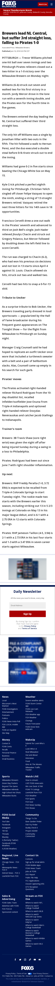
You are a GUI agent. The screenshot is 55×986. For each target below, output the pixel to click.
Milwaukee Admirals (10, 789)
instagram (25, 960)
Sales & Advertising (8, 897)
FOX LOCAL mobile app (10, 725)
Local (4, 700)
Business (5, 756)
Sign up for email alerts (35, 862)
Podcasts (6, 715)
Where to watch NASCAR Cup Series (33, 915)
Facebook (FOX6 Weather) (9, 844)
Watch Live (43, 4)
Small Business (8, 759)
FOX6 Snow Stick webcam (32, 728)
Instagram (6, 827)
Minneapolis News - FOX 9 (10, 868)
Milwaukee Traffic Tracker (32, 768)
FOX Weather (30, 717)
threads (30, 960)
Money (6, 739)
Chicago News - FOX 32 (10, 863)
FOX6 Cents (7, 746)
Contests (29, 859)
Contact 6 (6, 743)
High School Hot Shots (11, 792)
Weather (30, 696)
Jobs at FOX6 (30, 871)
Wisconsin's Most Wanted (9, 704)
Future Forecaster (32, 723)
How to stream (31, 780)
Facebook (6, 824)
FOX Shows (30, 808)
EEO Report (30, 874)
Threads (5, 834)
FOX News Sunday (33, 805)
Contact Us (31, 855)
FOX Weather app (32, 714)
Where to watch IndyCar (32, 920)
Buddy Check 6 (31, 827)
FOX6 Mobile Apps (33, 865)
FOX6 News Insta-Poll (11, 721)
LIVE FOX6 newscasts (34, 783)
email (40, 960)
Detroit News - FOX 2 (11, 873)
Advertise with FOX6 (10, 906)
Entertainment (8, 712)
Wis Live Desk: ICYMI (34, 786)
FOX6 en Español (9, 730)
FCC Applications (32, 880)
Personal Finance (9, 752)
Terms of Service (29, 628)
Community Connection (30, 835)
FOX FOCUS (7, 909)
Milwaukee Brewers (23, 48)
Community (32, 814)
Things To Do (31, 818)
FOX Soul (29, 802)
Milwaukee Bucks (9, 795)
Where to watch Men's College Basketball (34, 926)
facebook (15, 960)
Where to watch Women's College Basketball (32, 932)
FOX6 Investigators (10, 709)
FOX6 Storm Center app (33, 704)
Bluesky (5, 837)
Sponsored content (10, 912)
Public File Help (31, 877)
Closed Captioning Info (34, 884)
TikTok (5, 831)
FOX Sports (30, 798)
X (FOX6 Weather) (9, 848)
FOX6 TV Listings (32, 789)
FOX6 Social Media (8, 816)
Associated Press (8, 48)
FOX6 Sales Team (9, 902)
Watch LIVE (31, 776)
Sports (6, 776)
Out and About (31, 755)
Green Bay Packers (10, 783)
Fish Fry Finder (31, 824)
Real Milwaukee (31, 752)
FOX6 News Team (33, 868)
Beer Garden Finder (33, 821)
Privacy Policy (30, 626)
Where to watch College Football (32, 907)
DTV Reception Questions (31, 888)
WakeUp (30, 739)
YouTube (5, 821)
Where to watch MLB (34, 911)
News (5, 696)
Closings (28, 720)
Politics (5, 718)
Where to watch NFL (34, 902)
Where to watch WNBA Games (35, 939)
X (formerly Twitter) (10, 840)
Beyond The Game (10, 786)
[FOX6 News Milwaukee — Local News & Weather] (9, 4)
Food (27, 761)
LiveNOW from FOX (33, 792)
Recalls (5, 749)
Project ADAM (31, 831)
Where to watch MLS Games (34, 945)
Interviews (29, 758)
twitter (20, 960)
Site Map (5, 733)
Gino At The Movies (33, 764)
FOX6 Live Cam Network (31, 710)
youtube (35, 960)
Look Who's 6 (31, 749)
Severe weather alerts (34, 700)
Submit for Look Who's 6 (35, 744)
